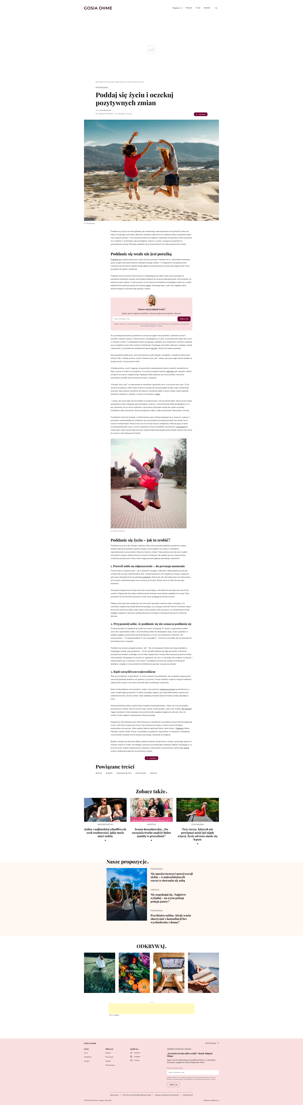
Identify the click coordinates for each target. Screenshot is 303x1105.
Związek (108, 1061)
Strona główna (100, 82)
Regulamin (114, 1095)
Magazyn (176, 8)
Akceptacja (180, 427)
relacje (154, 773)
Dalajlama (179, 728)
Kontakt (207, 8)
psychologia (141, 773)
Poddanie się (116, 260)
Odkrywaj (109, 1049)
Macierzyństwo (110, 1065)
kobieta (110, 773)
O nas (198, 8)
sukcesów (170, 371)
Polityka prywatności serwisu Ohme (137, 1095)
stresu (148, 285)
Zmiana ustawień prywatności (167, 1095)
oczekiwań (146, 577)
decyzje (154, 348)
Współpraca (88, 1057)
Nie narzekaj (186, 709)
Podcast (189, 8)
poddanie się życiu (124, 773)
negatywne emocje (167, 689)
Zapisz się (184, 319)
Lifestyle (108, 1053)
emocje (99, 773)
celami (157, 394)
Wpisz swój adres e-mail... (175, 1068)
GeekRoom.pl (214, 1100)
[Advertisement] (151, 1008)
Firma (86, 1049)
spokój (186, 748)
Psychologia (110, 82)
